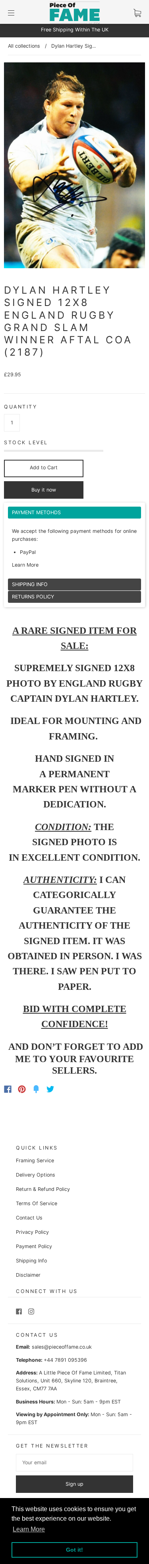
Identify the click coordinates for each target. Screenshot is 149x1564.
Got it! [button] (74, 1550)
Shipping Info (31, 1261)
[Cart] (137, 13)
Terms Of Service (36, 1203)
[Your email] (74, 1462)
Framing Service (35, 1160)
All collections (24, 46)
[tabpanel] (74, 543)
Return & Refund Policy (43, 1189)
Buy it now (43, 490)
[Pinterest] (22, 1089)
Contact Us (29, 1218)
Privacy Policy (32, 1232)
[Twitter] (50, 1089)
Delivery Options (35, 1175)
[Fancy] (36, 1089)
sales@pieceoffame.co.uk (62, 1347)
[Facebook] (8, 1089)
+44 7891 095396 (65, 1360)
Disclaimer (28, 1275)
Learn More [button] (29, 1529)
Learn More (25, 565)
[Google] (67, 1089)
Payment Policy (34, 1246)
